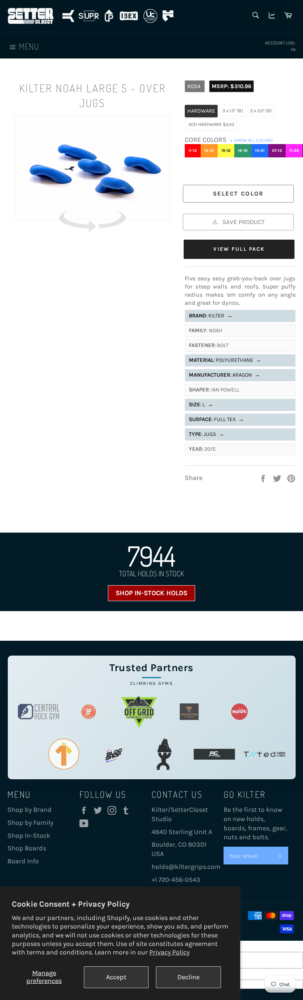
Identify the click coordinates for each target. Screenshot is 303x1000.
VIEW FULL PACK (239, 249)
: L (201, 404)
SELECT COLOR (238, 193)
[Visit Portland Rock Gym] (164, 754)
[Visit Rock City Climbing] (214, 754)
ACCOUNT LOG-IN (280, 46)
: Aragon (224, 375)
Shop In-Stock (28, 835)
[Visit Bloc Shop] (114, 754)
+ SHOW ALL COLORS (251, 140)
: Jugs (206, 434)
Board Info (23, 861)
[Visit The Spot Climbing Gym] (239, 711)
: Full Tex (216, 419)
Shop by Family (30, 823)
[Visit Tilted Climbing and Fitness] (264, 754)
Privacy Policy (169, 952)
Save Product (243, 222)
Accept (116, 977)
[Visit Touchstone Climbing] (189, 711)
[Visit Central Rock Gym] (39, 711)
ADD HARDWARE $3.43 (211, 124)
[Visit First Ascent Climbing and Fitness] (63, 754)
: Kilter (210, 316)
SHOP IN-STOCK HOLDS (151, 593)
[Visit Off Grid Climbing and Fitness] (139, 711)
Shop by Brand (29, 810)
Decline (188, 977)
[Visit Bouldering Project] (88, 711)
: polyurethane (225, 360)
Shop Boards (26, 848)
